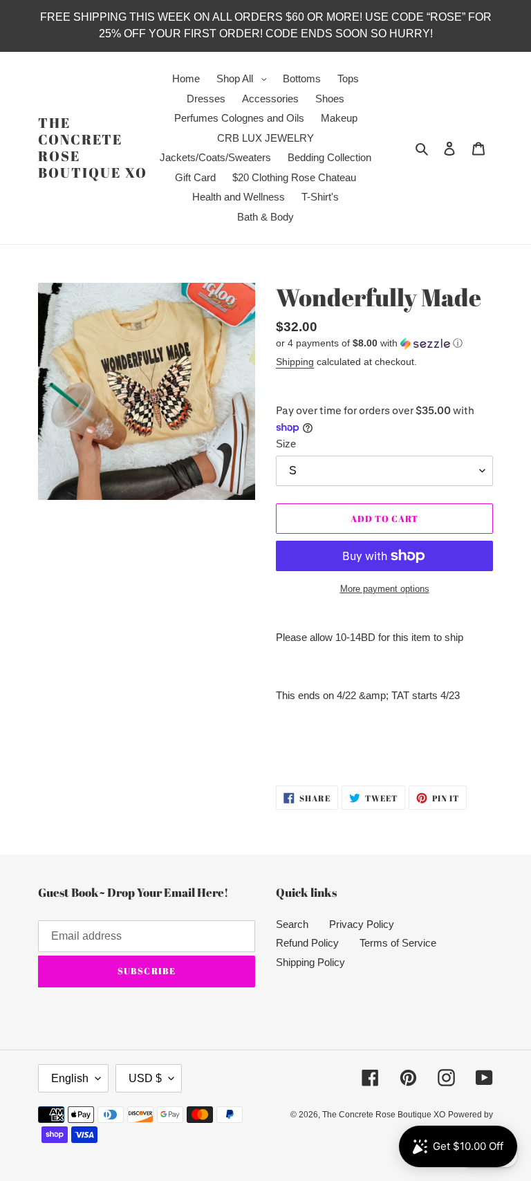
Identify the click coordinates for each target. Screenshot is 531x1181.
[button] (369, 343)
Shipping (295, 361)
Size (286, 443)
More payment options (384, 589)
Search (292, 924)
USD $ (145, 1078)
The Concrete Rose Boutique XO (92, 148)
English (69, 1078)
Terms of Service (398, 943)
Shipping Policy (310, 962)
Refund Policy (307, 943)
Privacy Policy (361, 924)
